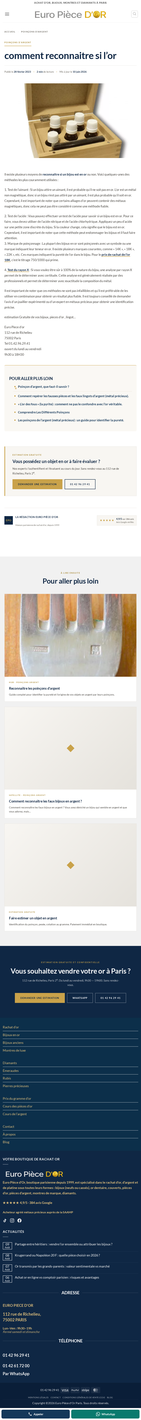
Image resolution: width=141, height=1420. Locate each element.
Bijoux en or (11, 1035)
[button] (7, 14)
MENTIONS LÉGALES (38, 1397)
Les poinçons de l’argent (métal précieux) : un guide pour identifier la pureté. (71, 420)
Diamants (10, 1063)
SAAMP (68, 1212)
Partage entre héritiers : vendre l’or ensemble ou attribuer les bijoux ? (63, 1244)
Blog (6, 1142)
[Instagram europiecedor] (12, 1221)
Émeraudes (11, 1071)
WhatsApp (80, 997)
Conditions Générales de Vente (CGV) (84, 1397)
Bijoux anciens (13, 1043)
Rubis (7, 1078)
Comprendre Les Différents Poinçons (44, 412)
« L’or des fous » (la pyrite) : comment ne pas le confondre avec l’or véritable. (70, 404)
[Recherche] (134, 14)
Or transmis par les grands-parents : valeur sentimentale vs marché (62, 1266)
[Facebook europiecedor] (19, 1221)
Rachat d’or (11, 1027)
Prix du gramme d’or (17, 1098)
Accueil (9, 31)
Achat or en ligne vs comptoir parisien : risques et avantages (57, 1277)
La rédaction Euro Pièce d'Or (36, 517)
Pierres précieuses (16, 1086)
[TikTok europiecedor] (5, 1221)
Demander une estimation (37, 484)
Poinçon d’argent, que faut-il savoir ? (43, 387)
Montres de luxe (14, 1050)
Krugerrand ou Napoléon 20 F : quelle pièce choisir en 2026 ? (57, 1255)
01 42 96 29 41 (80, 484)
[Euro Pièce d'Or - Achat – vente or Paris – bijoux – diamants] (70, 14)
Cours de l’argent (15, 1114)
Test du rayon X (18, 270)
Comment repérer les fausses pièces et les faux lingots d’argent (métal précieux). (73, 396)
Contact (8, 1126)
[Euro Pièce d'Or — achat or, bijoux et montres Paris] (34, 1174)
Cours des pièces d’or (17, 1106)
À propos (9, 1134)
